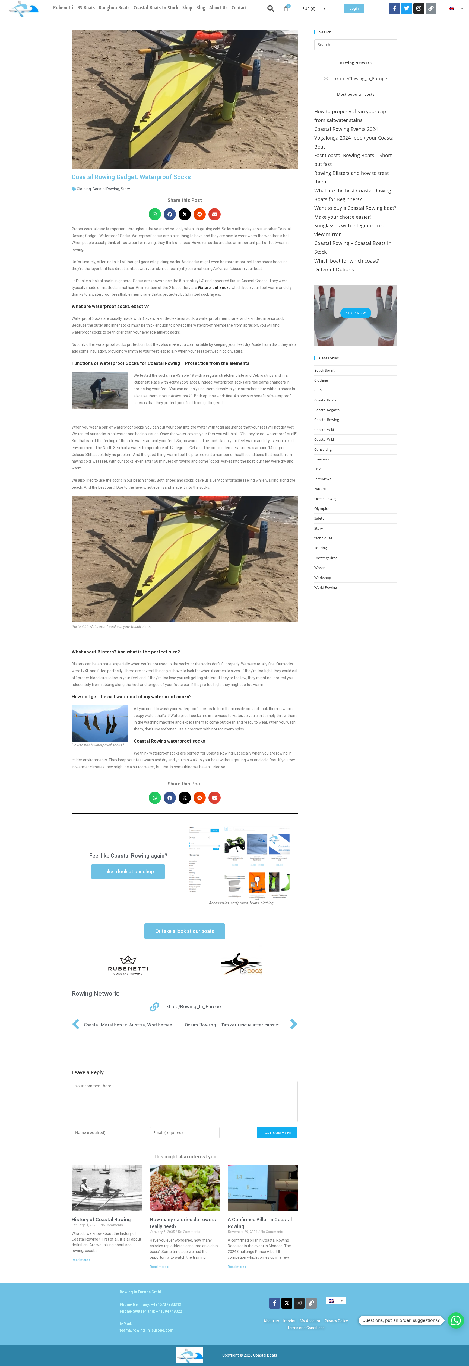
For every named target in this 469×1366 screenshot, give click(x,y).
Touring (320, 547)
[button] (155, 214)
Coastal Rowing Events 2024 (346, 129)
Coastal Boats (325, 400)
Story (125, 189)
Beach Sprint (324, 370)
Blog (200, 7)
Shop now (356, 313)
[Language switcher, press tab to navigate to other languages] (456, 8)
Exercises (321, 459)
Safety (319, 518)
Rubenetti (63, 7)
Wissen (320, 567)
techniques (323, 538)
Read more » (81, 1260)
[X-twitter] (286, 1303)
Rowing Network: (95, 993)
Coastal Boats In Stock (156, 7)
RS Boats (86, 7)
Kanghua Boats (114, 7)
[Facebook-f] (394, 8)
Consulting (323, 449)
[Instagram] (418, 8)
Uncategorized (326, 557)
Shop (187, 7)
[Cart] (286, 8)
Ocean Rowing (325, 498)
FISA (317, 468)
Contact (239, 7)
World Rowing (325, 587)
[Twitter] (406, 8)
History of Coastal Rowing (101, 1219)
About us (218, 7)
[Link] (431, 8)
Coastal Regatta (327, 409)
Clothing (84, 189)
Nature (320, 488)
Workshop (322, 577)
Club (318, 390)
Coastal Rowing (106, 189)
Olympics (321, 508)
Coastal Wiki (324, 429)
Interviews (322, 478)
